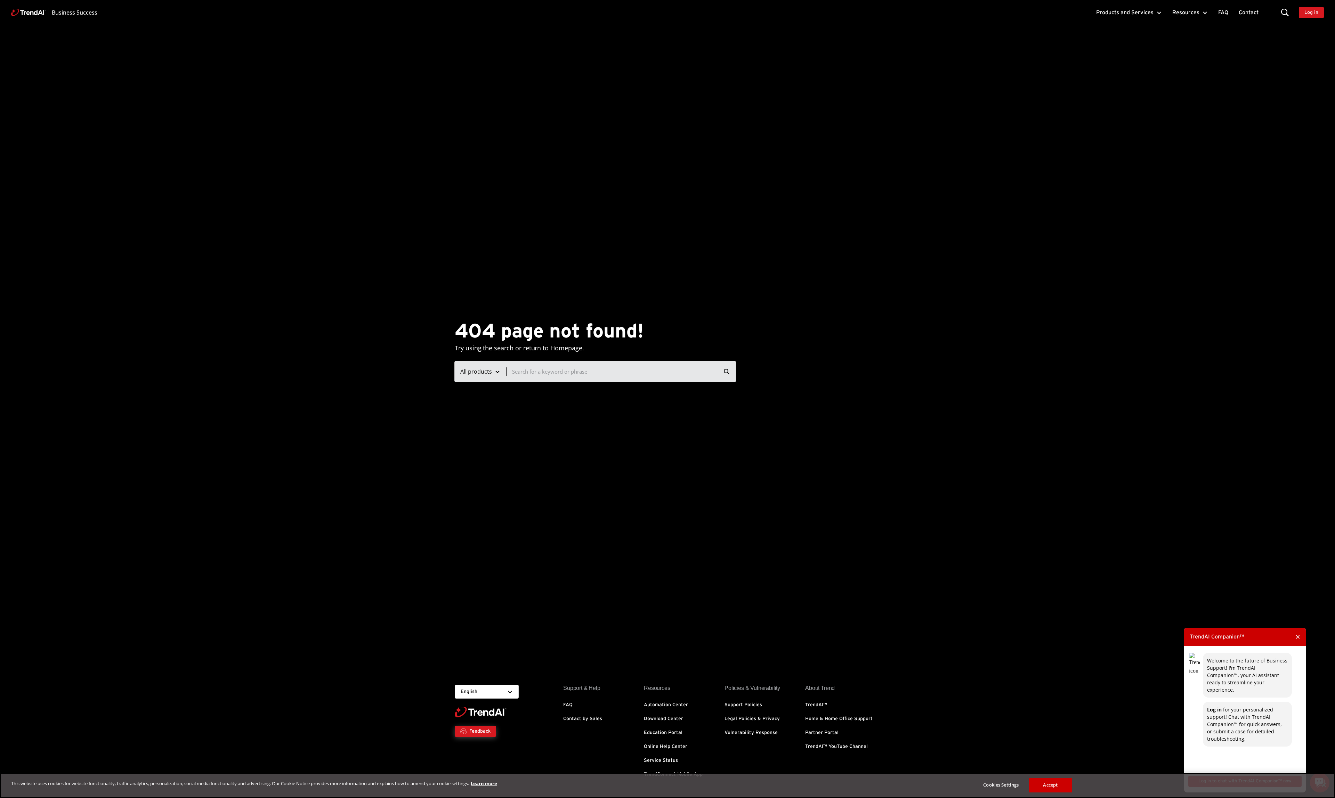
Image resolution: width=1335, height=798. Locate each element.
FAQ (1223, 12)
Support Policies (743, 704)
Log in (1214, 709)
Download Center (663, 718)
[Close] (1324, 784)
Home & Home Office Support (839, 718)
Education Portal (663, 732)
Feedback (480, 731)
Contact (1249, 12)
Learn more (484, 783)
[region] (667, 785)
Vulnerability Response (751, 732)
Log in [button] (1311, 12)
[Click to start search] (726, 371)
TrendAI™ (816, 704)
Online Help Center (665, 746)
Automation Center (666, 704)
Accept (1050, 785)
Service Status (661, 760)
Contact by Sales (582, 718)
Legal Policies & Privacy (752, 718)
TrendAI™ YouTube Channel (836, 746)
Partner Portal (822, 732)
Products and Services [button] (1125, 12)
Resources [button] (1185, 12)
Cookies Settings (1001, 785)
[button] (1285, 12)
